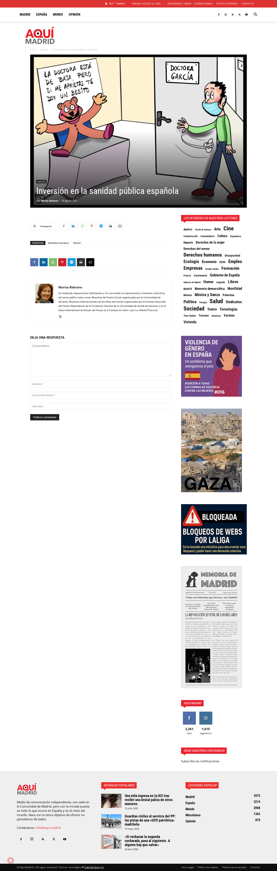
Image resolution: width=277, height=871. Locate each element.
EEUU (222, 262)
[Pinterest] (92, 226)
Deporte (188, 242)
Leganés (220, 282)
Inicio (33, 49)
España (41, 14)
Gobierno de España (225, 275)
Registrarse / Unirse (179, 3)
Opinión (74, 14)
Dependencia (235, 236)
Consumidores (208, 236)
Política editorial (227, 3)
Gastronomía (200, 275)
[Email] (120, 226)
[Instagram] (226, 15)
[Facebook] (219, 15)
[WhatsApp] (82, 226)
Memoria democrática (210, 289)
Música (188, 295)
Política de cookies (208, 867)
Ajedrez (188, 229)
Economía (209, 262)
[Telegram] (101, 226)
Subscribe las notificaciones (200, 761)
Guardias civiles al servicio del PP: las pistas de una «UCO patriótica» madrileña (150, 820)
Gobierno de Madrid (192, 282)
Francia (187, 275)
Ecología (191, 262)
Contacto (248, 3)
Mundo (58, 14)
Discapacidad (232, 255)
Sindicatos (234, 302)
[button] (255, 15)
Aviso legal (188, 867)
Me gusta (189, 713)
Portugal (203, 302)
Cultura (222, 236)
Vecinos (229, 315)
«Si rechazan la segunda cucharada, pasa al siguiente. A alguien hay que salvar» (147, 840)
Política (190, 302)
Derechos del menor (197, 249)
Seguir (206, 713)
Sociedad (194, 309)
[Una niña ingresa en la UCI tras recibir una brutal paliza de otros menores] (111, 801)
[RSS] (233, 15)
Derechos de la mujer (210, 242)
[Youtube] (246, 15)
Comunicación (191, 236)
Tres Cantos (190, 315)
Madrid (25, 14)
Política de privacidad (234, 867)
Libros (233, 282)
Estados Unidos (212, 269)
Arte (217, 229)
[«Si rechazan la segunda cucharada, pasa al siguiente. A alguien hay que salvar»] (111, 842)
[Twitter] (239, 15)
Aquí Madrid (192, 703)
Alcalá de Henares (203, 229)
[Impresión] (110, 226)
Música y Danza (207, 295)
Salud (216, 301)
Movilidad (235, 289)
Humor (77, 242)
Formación (230, 268)
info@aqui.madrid (48, 828)
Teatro (212, 309)
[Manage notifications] (10, 860)
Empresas (193, 268)
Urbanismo (216, 316)
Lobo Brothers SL (94, 867)
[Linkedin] (73, 226)
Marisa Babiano (49, 200)
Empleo (235, 262)
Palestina (228, 295)
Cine (228, 229)
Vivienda (190, 322)
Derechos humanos (58, 242)
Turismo (204, 315)
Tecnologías (228, 309)
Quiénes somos (203, 3)
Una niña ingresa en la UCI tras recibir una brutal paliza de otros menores (149, 800)
